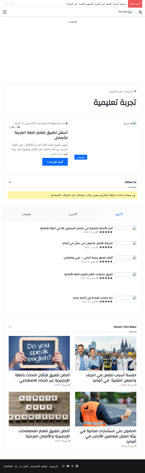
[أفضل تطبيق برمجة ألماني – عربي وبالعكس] (126, 263)
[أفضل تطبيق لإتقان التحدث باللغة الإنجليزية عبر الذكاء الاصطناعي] (39, 353)
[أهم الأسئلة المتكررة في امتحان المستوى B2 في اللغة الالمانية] (126, 232)
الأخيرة (73, 214)
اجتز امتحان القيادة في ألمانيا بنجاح (93, 297)
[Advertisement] (72, 50)
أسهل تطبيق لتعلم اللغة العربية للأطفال (41, 135)
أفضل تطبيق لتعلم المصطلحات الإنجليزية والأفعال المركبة (44, 433)
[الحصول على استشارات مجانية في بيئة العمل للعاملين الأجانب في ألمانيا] (105, 409)
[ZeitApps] (125, 11)
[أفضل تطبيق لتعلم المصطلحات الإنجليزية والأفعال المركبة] (39, 409)
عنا (16, 466)
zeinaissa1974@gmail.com (51, 123)
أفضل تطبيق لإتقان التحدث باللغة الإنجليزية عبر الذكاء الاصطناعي (42, 378)
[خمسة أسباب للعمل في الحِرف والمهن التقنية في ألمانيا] (105, 353)
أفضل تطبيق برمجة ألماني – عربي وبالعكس (88, 257)
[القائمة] (5, 13)
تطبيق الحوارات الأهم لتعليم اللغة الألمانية (88, 274)
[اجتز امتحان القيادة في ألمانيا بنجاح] (126, 303)
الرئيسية (129, 91)
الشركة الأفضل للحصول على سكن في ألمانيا (87, 243)
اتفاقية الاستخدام (39, 466)
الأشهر (119, 214)
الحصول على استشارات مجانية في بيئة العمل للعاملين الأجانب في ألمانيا (108, 436)
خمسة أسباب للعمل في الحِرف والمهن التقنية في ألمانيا (96, 3)
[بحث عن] (140, 13)
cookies (8, 466)
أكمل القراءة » (55, 161)
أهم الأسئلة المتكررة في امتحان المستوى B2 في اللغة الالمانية (76, 228)
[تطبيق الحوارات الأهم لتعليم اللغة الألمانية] (126, 282)
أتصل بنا (24, 466)
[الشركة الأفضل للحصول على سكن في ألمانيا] (126, 247)
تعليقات (26, 214)
